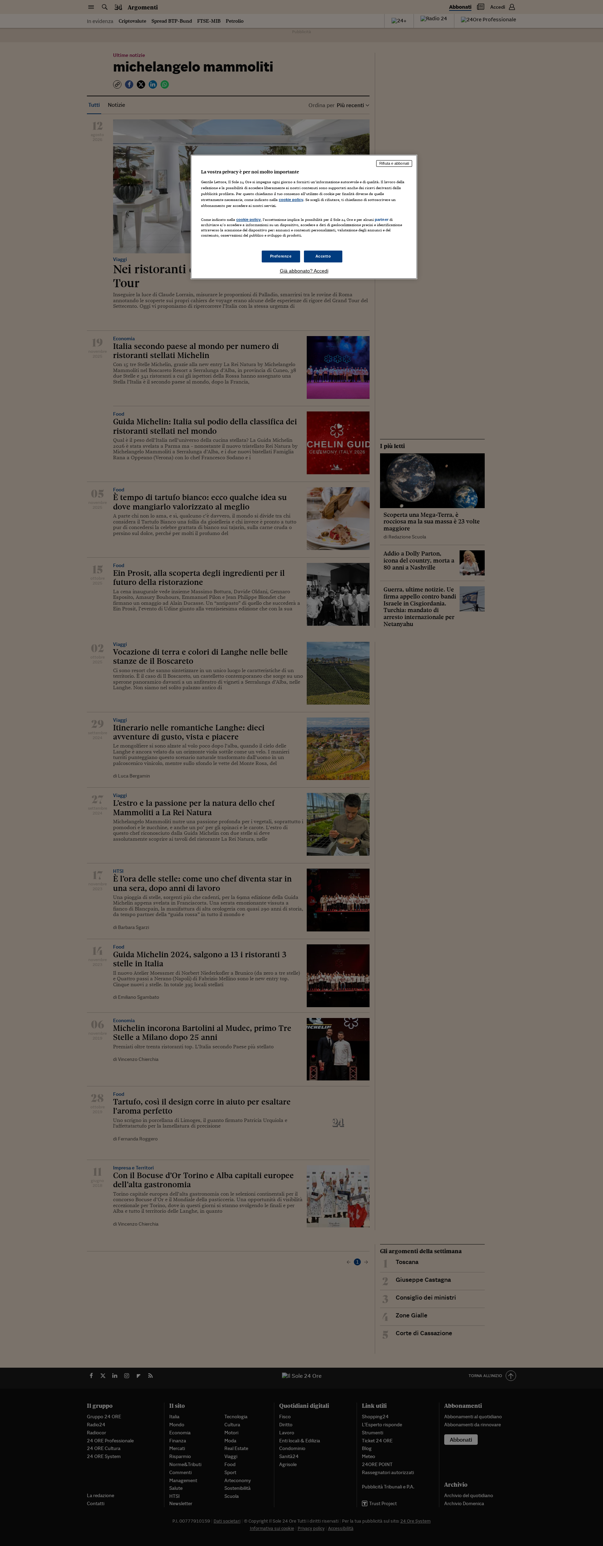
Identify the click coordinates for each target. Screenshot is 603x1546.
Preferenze (281, 256)
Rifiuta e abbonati (394, 163)
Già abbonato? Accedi (304, 271)
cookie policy (291, 200)
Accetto (323, 256)
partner (381, 219)
